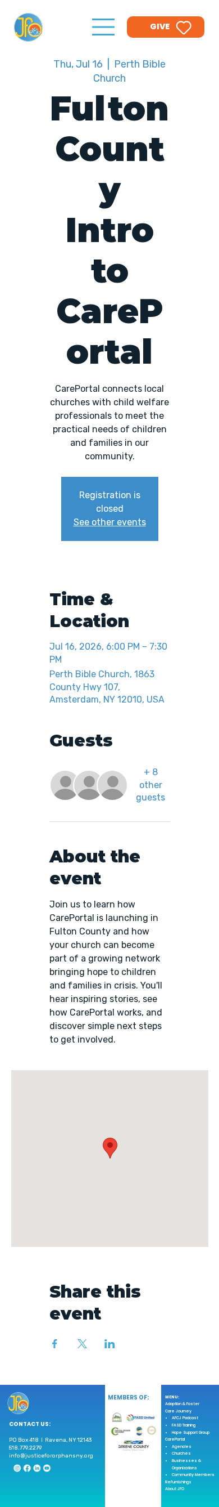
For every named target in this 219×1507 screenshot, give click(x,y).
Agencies (181, 1446)
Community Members (193, 1474)
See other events (110, 522)
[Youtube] (47, 1468)
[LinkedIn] (36, 1468)
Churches (181, 1453)
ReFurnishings (178, 1481)
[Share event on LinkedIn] (109, 1343)
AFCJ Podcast (185, 1417)
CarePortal (175, 1439)
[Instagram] (17, 1468)
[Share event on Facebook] (54, 1343)
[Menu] (104, 27)
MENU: (172, 1396)
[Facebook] (26, 1468)
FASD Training (183, 1425)
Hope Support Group (190, 1432)
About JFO (174, 1488)
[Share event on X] (82, 1343)
